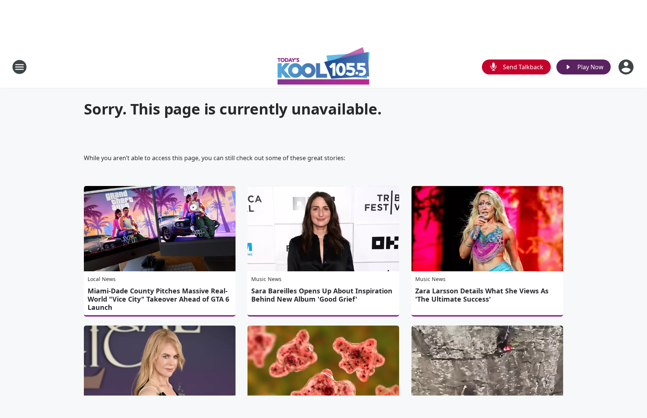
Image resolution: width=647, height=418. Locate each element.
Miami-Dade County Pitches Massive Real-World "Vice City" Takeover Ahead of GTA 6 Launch (158, 299)
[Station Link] (323, 66)
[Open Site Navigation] (19, 67)
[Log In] (627, 67)
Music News (266, 279)
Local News (102, 279)
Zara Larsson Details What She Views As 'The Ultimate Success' (482, 295)
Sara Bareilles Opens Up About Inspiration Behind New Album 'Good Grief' (321, 295)
